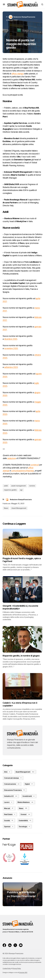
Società (8, 820)
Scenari (25, 814)
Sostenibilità (25, 820)
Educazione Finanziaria (14, 790)
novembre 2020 (11, 348)
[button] (4, 4)
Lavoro (8, 802)
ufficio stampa (17, 73)
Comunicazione (11, 784)
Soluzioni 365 (23, 972)
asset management (18, 486)
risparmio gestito (10, 490)
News (6, 508)
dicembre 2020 (10, 339)
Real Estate (9, 814)
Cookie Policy (7, 968)
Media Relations (25, 802)
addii (6, 486)
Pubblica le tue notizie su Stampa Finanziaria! (21, 894)
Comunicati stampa (12, 778)
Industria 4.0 (10, 796)
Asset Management (19, 508)
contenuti (34, 465)
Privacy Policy (16, 968)
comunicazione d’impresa (22, 470)
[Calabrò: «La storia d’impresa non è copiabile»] (22, 686)
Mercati (8, 808)
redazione (11, 458)
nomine (32, 486)
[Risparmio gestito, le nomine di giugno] (22, 639)
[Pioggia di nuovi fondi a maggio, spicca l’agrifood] (22, 542)
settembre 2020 (11, 367)
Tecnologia (24, 826)
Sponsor (8, 826)
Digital (29, 784)
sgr (21, 490)
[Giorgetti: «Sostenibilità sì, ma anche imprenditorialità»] (22, 589)
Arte (7, 772)
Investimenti (28, 796)
